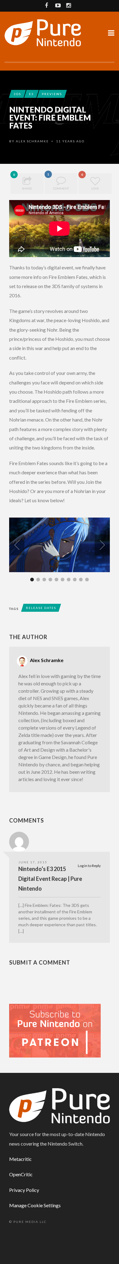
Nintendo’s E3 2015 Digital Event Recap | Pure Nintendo (50, 878)
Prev (16, 544)
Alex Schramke (32, 141)
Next (102, 544)
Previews (52, 94)
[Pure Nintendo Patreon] (55, 1030)
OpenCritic (21, 1174)
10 (87, 579)
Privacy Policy (24, 1190)
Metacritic (20, 1159)
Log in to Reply (89, 865)
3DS (17, 94)
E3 (31, 94)
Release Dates (41, 608)
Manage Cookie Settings (35, 1205)
